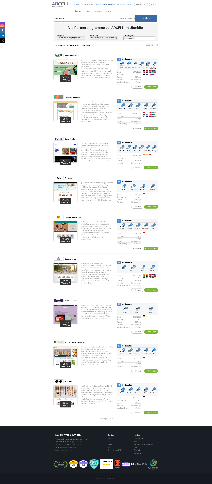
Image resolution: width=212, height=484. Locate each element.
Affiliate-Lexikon (113, 441)
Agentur (98, 4)
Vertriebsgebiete (129, 36)
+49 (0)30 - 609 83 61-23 (78, 445)
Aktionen (108, 11)
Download (111, 444)
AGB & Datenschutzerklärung (143, 444)
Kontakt (129, 4)
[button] (146, 18)
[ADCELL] (106, 464)
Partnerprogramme (109, 4)
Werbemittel (89, 11)
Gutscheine (98, 11)
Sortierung (94, 36)
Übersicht (78, 11)
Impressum (138, 453)
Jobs (135, 441)
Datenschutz (138, 450)
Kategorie (60, 36)
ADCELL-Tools (121, 4)
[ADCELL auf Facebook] (2, 30)
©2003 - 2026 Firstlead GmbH (106, 479)
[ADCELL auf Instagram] (2, 24)
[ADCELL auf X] (2, 40)
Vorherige (149, 45)
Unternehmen (138, 439)
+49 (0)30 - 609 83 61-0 (77, 442)
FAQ (135, 447)
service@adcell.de (66, 450)
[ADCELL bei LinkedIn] (2, 35)
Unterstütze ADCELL (114, 450)
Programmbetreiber (88, 4)
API (109, 447)
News (110, 439)
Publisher (77, 4)
